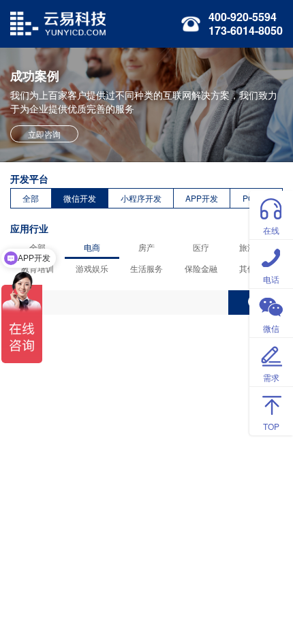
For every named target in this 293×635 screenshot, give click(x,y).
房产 (146, 247)
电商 (92, 247)
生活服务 (146, 268)
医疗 (201, 247)
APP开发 (201, 198)
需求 (271, 377)
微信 (271, 328)
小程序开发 (141, 198)
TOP (271, 426)
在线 (271, 230)
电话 (271, 279)
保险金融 (201, 268)
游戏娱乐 (92, 268)
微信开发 (79, 198)
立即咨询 (44, 134)
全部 (30, 198)
